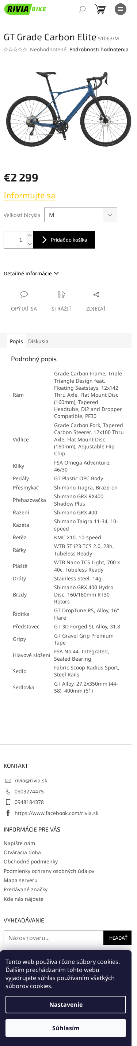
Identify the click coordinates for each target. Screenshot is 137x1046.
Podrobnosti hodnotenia (99, 49)
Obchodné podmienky (31, 861)
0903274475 (29, 791)
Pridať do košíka (69, 239)
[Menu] (120, 9)
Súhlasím (66, 1028)
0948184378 (29, 802)
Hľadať (118, 938)
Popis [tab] (16, 341)
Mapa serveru (21, 880)
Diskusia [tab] (38, 341)
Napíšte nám (19, 843)
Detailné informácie (28, 273)
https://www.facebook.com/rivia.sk (56, 813)
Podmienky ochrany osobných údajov (49, 870)
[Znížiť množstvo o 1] (29, 244)
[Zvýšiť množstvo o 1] (29, 235)
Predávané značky (25, 889)
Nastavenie (66, 1005)
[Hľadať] (82, 9)
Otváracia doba (22, 852)
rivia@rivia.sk (31, 780)
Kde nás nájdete (23, 898)
